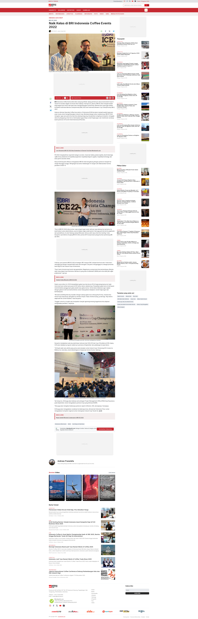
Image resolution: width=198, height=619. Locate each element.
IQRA (107, 14)
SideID (79, 10)
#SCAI (69, 424)
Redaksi (143, 617)
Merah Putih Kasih (117, 14)
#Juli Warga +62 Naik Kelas (78, 424)
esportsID (70, 10)
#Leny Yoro (133, 299)
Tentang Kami (126, 617)
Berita (51, 14)
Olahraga (78, 14)
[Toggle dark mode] (146, 10)
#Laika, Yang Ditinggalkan (142, 304)
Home (92, 589)
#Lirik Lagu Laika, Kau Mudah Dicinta (125, 301)
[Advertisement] (82, 84)
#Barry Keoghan (121, 307)
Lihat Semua (112, 472)
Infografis (88, 14)
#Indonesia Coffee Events (60, 424)
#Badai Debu (128, 296)
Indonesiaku (60, 14)
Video (102, 14)
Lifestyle (70, 14)
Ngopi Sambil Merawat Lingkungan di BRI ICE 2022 (70, 417)
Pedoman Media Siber (135, 617)
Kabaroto (52, 10)
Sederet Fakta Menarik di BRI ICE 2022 (66, 280)
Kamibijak (86, 10)
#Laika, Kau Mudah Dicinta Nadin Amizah (126, 304)
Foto (96, 14)
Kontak (147, 617)
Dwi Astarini (54, 31)
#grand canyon (121, 296)
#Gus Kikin (135, 296)
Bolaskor (61, 10)
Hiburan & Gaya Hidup (56, 18)
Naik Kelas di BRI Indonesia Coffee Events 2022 (80, 25)
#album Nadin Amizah (142, 299)
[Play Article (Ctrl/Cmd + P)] (107, 98)
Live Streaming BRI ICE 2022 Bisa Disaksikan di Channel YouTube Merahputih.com (78, 150)
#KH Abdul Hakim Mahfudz (123, 299)
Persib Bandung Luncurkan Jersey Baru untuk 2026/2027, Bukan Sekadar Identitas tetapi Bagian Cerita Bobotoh (91, 1)
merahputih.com (61, 616)
